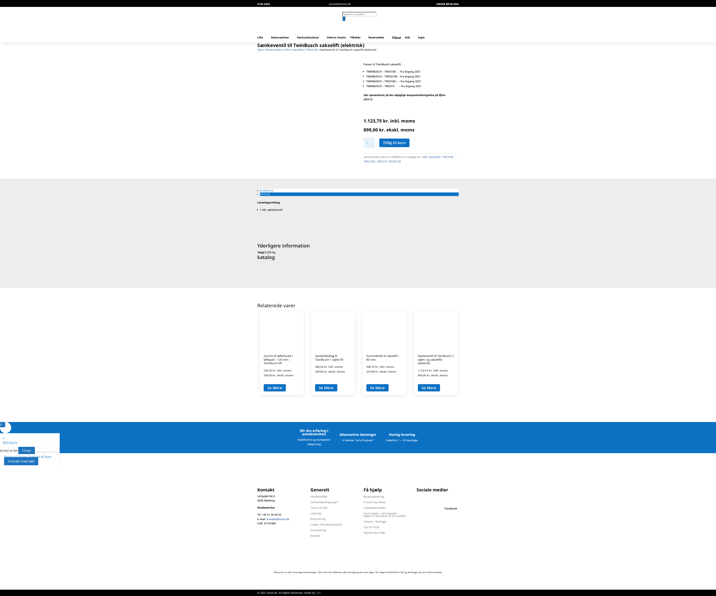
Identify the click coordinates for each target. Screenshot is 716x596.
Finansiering (318, 530)
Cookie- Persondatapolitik (326, 524)
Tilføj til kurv (394, 142)
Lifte (260, 37)
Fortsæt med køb (21, 461)
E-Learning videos (375, 502)
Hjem (260, 49)
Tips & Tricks (371, 527)
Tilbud (396, 38)
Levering (315, 513)
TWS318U (369, 161)
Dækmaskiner (280, 37)
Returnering (318, 519)
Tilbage (26, 450)
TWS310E (312, 49)
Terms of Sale (318, 507)
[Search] (343, 18)
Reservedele (376, 37)
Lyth (318, 593)
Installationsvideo (375, 507)
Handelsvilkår (318, 496)
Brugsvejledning (374, 496)
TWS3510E (394, 161)
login (421, 37)
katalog (265, 194)
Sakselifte (298, 49)
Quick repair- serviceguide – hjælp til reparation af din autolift (385, 515)
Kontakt (315, 535)
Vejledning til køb (374, 532)
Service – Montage (375, 521)
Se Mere (274, 387)
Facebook (451, 508)
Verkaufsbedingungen (324, 502)
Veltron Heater (336, 37)
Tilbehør (355, 37)
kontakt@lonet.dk (278, 519)
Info (407, 37)
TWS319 (382, 161)
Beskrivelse (267, 190)
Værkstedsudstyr (308, 37)
